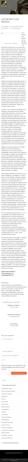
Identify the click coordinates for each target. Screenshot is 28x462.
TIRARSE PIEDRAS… (5, 432)
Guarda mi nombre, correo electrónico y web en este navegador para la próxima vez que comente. (13, 367)
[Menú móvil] (26, 3)
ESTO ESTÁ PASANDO (14, 314)
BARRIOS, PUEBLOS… (14, 305)
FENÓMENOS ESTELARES (7, 422)
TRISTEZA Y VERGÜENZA (7, 427)
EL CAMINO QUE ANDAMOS (7, 430)
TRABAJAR (3, 412)
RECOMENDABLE (5, 419)
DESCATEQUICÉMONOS (7, 438)
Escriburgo (6, 26)
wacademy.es (14, 460)
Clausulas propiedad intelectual (14, 453)
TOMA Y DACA (4, 404)
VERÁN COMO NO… (6, 425)
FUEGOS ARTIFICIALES (6, 417)
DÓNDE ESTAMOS (5, 407)
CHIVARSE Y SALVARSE (6, 435)
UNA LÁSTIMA (4, 414)
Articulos (5, 28)
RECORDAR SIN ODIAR (6, 388)
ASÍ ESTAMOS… (5, 401)
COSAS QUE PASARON (6, 394)
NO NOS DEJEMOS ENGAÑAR (8, 391)
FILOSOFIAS (14, 324)
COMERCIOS (4, 396)
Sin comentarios (16, 28)
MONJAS (3, 399)
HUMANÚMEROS (5, 409)
